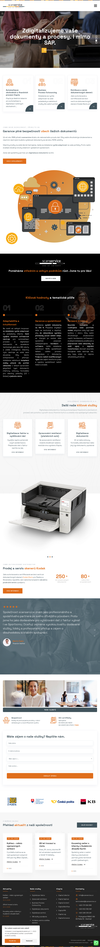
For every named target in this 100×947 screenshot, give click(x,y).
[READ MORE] (31, 111)
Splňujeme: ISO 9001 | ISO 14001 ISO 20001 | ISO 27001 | (69, 723)
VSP (92, 942)
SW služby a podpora (39, 917)
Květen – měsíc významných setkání (14, 846)
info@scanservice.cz (86, 895)
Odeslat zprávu (50, 776)
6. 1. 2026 (6, 916)
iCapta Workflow (64, 907)
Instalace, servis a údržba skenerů (41, 921)
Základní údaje (92, 940)
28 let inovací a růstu (10, 904)
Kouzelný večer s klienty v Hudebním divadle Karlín (82, 846)
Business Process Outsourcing (38, 904)
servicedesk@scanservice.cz (86, 901)
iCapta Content (63, 903)
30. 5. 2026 (6, 900)
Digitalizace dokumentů (40, 909)
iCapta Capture (63, 899)
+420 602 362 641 (85, 909)
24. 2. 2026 (6, 907)
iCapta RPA (62, 910)
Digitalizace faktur (38, 895)
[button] (47, 556)
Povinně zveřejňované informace (78, 942)
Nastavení (29, 941)
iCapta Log (62, 914)
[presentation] (94, 635)
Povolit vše (12, 941)
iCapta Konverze (64, 918)
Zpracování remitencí (39, 899)
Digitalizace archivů (39, 913)
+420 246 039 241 (85, 913)
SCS (10, 868)
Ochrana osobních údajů (78, 940)
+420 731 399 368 (85, 905)
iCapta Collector (64, 895)
